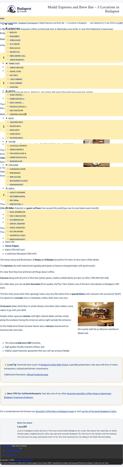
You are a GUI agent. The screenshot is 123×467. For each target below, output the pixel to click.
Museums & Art (16, 161)
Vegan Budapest (16, 184)
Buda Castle (15, 48)
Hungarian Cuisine (17, 169)
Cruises (12, 91)
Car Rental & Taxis (17, 235)
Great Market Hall (18, 56)
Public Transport (17, 227)
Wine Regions (15, 173)
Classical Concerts (18, 145)
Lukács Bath (15, 134)
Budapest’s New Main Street (54, 364)
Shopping (14, 87)
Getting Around (16, 231)
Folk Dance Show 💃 (18, 153)
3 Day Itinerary (16, 83)
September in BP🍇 (17, 196)
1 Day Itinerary (16, 79)
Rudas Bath (15, 130)
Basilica (13, 32)
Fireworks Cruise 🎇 (18, 114)
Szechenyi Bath (16, 122)
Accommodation (17, 220)
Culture (12, 141)
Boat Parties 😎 (16, 110)
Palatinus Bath (16, 138)
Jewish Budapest (17, 60)
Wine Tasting (15, 177)
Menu (2, 18)
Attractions (14, 28)
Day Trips (14, 75)
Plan (11, 208)
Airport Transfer (17, 223)
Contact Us (9, 455)
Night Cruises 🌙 (17, 102)
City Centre (15, 44)
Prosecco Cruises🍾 (18, 106)
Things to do (14, 63)
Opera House (15, 40)
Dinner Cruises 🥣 (17, 99)
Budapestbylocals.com (6, 446)
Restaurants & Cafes (19, 181)
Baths (11, 118)
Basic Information (17, 212)
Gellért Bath (15, 126)
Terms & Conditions (13, 451)
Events (11, 188)
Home (10, 24)
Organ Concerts (17, 149)
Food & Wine (13, 165)
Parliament (14, 36)
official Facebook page (37, 374)
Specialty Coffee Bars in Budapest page (55, 411)
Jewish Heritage (16, 67)
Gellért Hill (15, 52)
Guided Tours (15, 71)
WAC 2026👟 (14, 200)
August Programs (17, 192)
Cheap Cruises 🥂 (17, 95)
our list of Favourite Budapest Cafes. (99, 411)
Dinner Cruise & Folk (18, 157)
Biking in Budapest (17, 239)
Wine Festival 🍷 (16, 204)
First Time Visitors (18, 216)
